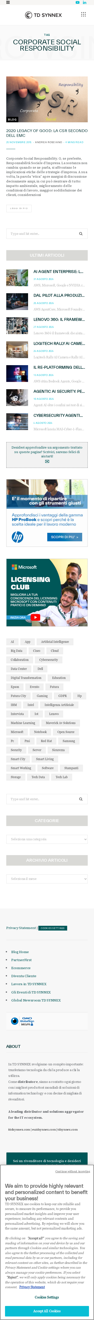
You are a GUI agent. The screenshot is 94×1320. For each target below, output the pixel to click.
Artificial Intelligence (55, 642)
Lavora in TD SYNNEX (28, 983)
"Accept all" (35, 1238)
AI (12, 642)
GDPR (62, 696)
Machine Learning (23, 723)
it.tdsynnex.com (19, 1130)
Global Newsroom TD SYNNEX (35, 1000)
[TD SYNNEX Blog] (43, 15)
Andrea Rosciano (48, 142)
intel (31, 705)
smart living (45, 759)
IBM (14, 705)
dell (40, 669)
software (48, 768)
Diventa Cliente (23, 975)
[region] (47, 1242)
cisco (36, 651)
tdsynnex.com (67, 1130)
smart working (21, 768)
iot (36, 714)
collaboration (20, 660)
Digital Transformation (26, 678)
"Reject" (12, 1277)
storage (16, 777)
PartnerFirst (21, 959)
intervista (17, 714)
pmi (27, 741)
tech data (38, 777)
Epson (15, 687)
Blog (12, 119)
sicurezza (58, 750)
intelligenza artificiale (59, 705)
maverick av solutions (60, 723)
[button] (83, 14)
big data (16, 651)
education (59, 678)
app (27, 642)
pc (12, 741)
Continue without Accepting (72, 1171)
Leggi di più (19, 208)
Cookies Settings (53, 928)
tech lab (62, 777)
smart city (18, 759)
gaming (42, 696)
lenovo (54, 714)
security (16, 750)
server (37, 750)
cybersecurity (48, 660)
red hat (46, 741)
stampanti (71, 768)
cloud (55, 651)
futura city (18, 696)
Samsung (69, 741)
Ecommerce (21, 967)
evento (34, 687)
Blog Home (20, 951)
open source (65, 732)
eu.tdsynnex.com (44, 1130)
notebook (40, 732)
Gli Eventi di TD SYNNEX (31, 992)
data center (19, 669)
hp (79, 696)
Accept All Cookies (46, 1311)
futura (54, 687)
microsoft (17, 732)
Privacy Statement (21, 927)
